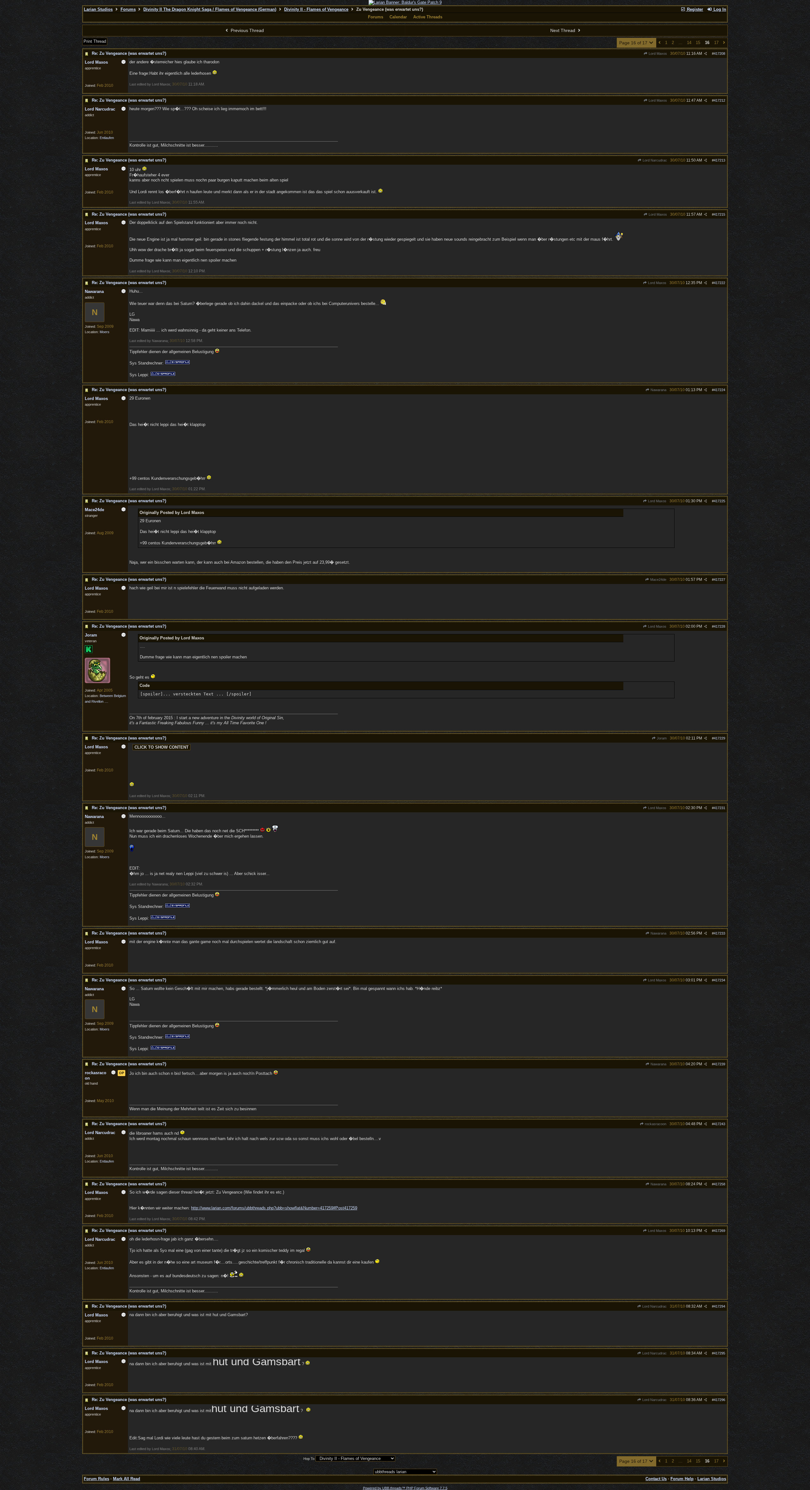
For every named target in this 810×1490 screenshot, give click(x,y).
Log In (719, 9)
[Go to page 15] (659, 43)
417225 (719, 501)
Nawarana (658, 390)
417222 (719, 283)
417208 (719, 53)
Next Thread (563, 30)
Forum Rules (96, 1478)
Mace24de (657, 579)
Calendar (398, 17)
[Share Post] (705, 53)
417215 (719, 214)
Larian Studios (98, 9)
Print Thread (95, 41)
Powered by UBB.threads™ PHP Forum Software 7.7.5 (405, 1488)
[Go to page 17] (724, 43)
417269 (719, 1231)
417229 (719, 738)
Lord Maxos (657, 53)
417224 (719, 390)
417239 (719, 1064)
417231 (719, 808)
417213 (719, 160)
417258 (719, 1184)
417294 (719, 1306)
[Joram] (97, 682)
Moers (104, 332)
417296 (719, 1400)
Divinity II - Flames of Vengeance (316, 9)
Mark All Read (126, 1478)
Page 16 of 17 (634, 42)
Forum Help (682, 1478)
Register (694, 9)
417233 (719, 933)
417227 (719, 579)
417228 (719, 626)
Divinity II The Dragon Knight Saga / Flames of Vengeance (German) (209, 9)
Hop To (309, 1459)
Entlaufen (107, 138)
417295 (719, 1353)
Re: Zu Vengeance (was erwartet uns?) (129, 53)
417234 (719, 980)
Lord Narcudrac (654, 160)
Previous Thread (246, 30)
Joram (661, 738)
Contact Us (656, 1478)
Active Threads (427, 17)
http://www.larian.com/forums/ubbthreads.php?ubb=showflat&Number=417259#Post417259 (274, 1208)
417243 (719, 1124)
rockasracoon (655, 1124)
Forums (128, 9)
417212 (719, 100)
